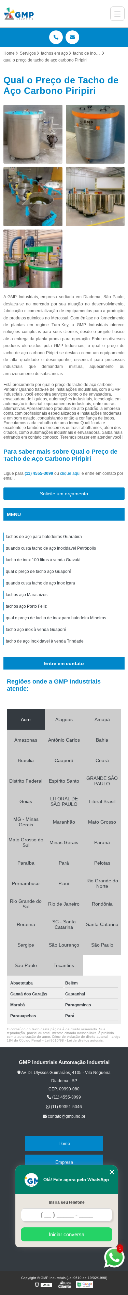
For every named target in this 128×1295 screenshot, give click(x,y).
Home (64, 1143)
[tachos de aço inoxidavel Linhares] (32, 134)
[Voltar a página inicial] (18, 13)
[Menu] (117, 14)
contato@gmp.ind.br (66, 1116)
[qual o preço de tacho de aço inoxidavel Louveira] (95, 134)
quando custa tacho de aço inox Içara (40, 583)
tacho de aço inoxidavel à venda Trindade (45, 641)
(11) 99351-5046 (66, 1106)
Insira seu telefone (67, 1202)
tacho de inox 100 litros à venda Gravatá (43, 559)
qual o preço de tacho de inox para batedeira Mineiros (56, 618)
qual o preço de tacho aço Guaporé (38, 571)
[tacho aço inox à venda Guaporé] (32, 196)
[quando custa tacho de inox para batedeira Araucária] (95, 196)
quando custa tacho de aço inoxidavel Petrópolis (51, 548)
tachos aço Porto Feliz (26, 606)
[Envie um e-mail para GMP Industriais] (72, 37)
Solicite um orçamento (64, 493)
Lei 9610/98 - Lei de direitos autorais (74, 1040)
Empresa (64, 1162)
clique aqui (70, 473)
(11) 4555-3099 (39, 473)
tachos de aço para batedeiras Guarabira (44, 536)
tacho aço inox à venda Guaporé (36, 629)
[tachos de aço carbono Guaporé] (32, 259)
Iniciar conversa (66, 1234)
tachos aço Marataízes (26, 594)
